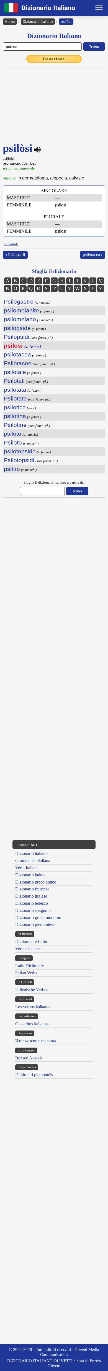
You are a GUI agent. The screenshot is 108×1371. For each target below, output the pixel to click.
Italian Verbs (26, 973)
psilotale (15, 372)
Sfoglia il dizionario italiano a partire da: (54, 482)
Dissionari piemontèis (34, 1074)
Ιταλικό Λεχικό (28, 1058)
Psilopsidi (16, 337)
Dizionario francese (32, 889)
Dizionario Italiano (38, 21)
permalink (10, 244)
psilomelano (20, 319)
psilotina (15, 416)
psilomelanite (21, 310)
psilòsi (66, 21)
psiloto (12, 433)
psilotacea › (92, 254)
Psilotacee (18, 363)
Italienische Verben (31, 989)
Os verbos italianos (31, 1023)
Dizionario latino (30, 875)
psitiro (12, 469)
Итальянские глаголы (35, 1041)
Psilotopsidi (19, 460)
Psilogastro (19, 301)
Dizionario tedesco (31, 903)
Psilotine (15, 425)
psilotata (15, 389)
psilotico (15, 407)
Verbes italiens (27, 948)
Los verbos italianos (32, 1006)
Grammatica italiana (32, 860)
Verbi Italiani (26, 867)
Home (10, 21)
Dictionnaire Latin (31, 941)
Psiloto (13, 442)
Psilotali (14, 381)
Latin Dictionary (29, 965)
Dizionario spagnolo (33, 910)
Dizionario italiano (31, 853)
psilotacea (17, 354)
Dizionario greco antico (35, 882)
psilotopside (20, 451)
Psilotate (15, 398)
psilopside (17, 328)
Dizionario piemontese (35, 924)
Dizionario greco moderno (38, 917)
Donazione (54, 59)
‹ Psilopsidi (15, 254)
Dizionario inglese (31, 896)
